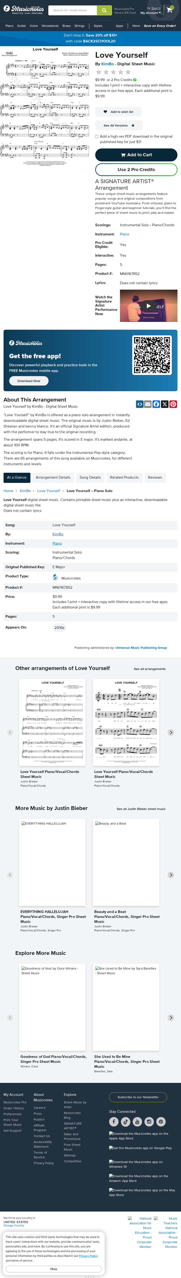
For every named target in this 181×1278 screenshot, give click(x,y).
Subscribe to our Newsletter (138, 1097)
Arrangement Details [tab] (53, 478)
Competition (73, 1161)
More (137, 27)
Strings (79, 26)
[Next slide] (171, 732)
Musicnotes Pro (124, 8)
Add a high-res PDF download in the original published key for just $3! (136, 139)
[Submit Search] (104, 10)
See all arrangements (150, 669)
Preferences (13, 1114)
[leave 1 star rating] (99, 72)
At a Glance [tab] (16, 478)
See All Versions (116, 125)
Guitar (21, 26)
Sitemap (70, 1155)
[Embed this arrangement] (140, 404)
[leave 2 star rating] (106, 72)
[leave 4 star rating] (120, 72)
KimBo (107, 64)
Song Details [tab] (90, 478)
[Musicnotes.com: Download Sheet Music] (24, 9)
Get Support (12, 1130)
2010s (59, 627)
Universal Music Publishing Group (141, 647)
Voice (34, 26)
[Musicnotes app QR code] (152, 360)
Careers (39, 1108)
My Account (149, 12)
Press (38, 1113)
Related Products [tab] (124, 478)
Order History (14, 1108)
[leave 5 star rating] (128, 72)
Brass (66, 26)
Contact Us (42, 1136)
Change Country (14, 1225)
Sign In (156, 8)
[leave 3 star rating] (113, 72)
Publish (39, 1119)
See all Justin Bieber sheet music (141, 809)
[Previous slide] (10, 732)
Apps (119, 26)
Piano (9, 26)
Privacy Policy (44, 1163)
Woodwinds (50, 26)
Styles (98, 26)
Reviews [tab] (155, 478)
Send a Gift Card (125, 12)
